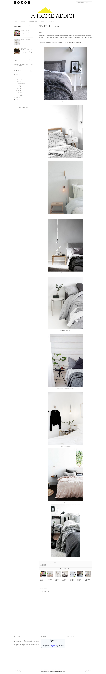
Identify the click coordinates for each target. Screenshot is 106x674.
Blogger (26, 107)
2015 (17, 74)
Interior (60, 563)
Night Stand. (19, 81)
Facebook (15, 2)
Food (15, 65)
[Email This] (40, 565)
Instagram (18, 2)
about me (23, 21)
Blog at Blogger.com (45, 671)
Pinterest (22, 2)
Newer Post (40, 629)
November (19, 77)
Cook (22, 65)
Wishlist (19, 65)
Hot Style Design (67, 558)
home (16, 21)
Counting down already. (26, 39)
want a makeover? (33, 21)
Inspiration (54, 563)
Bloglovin (25, 2)
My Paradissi (64, 446)
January (19, 95)
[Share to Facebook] (45, 565)
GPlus (29, 2)
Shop (27, 64)
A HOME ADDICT (52, 669)
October (19, 79)
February (19, 92)
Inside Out (69, 502)
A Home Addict (49, 562)
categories (43, 21)
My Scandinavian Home (69, 388)
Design (45, 563)
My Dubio (68, 330)
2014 (17, 97)
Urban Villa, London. (21, 83)
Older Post (90, 629)
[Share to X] (44, 565)
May (18, 86)
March (18, 90)
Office (25, 65)
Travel (31, 64)
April (18, 88)
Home (49, 563)
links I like (52, 21)
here (68, 158)
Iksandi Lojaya (62, 671)
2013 (17, 99)
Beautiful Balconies (25, 30)
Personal (27, 65)
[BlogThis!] (42, 565)
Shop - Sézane (23, 48)
